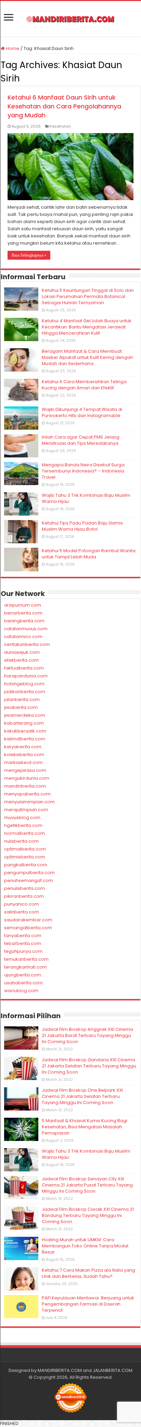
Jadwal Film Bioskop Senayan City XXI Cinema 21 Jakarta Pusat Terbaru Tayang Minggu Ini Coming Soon (87, 1185)
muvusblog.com (22, 817)
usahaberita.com (23, 983)
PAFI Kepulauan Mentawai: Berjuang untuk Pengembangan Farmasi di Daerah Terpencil (88, 1304)
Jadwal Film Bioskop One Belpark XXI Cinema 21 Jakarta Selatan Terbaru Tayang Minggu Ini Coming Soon (82, 1096)
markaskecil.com (23, 762)
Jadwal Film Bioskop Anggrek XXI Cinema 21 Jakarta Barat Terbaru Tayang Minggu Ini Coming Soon (87, 1035)
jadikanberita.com (24, 691)
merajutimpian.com (26, 809)
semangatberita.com (28, 927)
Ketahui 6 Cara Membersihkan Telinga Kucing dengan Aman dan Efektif (84, 384)
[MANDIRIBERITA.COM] (70, 19)
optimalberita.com (25, 849)
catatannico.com (23, 636)
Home (12, 48)
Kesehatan (60, 126)
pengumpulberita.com (29, 872)
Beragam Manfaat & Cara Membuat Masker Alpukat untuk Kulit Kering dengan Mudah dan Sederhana (87, 357)
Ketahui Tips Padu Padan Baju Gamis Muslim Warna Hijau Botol (82, 526)
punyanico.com (21, 904)
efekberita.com (21, 660)
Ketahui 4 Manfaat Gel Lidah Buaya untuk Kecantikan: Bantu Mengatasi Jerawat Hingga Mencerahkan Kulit (86, 326)
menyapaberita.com (27, 794)
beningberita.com (24, 621)
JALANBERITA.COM (112, 1370)
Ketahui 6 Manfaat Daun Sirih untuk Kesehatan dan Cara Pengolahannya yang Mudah (64, 106)
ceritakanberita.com (27, 644)
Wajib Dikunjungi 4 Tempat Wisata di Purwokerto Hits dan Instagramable (82, 412)
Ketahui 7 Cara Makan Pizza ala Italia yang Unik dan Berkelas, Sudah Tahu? (88, 1273)
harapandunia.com (26, 676)
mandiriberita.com (25, 786)
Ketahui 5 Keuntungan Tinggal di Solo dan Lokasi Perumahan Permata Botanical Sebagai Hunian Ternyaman (88, 296)
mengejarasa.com (25, 770)
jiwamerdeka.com (24, 715)
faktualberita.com (24, 668)
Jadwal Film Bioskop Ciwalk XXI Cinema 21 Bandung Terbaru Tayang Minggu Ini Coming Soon (88, 1215)
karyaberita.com (22, 746)
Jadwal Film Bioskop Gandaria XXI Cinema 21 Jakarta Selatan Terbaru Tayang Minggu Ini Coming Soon (89, 1065)
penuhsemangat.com (28, 880)
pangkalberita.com (25, 864)
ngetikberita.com (23, 825)
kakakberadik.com (25, 731)
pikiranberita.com (24, 896)
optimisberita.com (24, 857)
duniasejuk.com (22, 652)
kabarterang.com (24, 723)
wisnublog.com (21, 990)
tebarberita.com (22, 943)
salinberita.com (21, 912)
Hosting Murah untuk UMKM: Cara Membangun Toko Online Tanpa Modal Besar (85, 1245)
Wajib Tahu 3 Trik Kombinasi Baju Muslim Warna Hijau (86, 498)
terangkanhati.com (25, 967)
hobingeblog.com (24, 683)
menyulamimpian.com (29, 802)
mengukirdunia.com (26, 778)
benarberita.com (23, 613)
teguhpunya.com (23, 951)
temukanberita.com (26, 959)
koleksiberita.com (24, 754)
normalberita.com (24, 833)
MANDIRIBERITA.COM (60, 1370)
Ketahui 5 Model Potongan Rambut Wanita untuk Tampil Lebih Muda (89, 553)
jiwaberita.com (21, 707)
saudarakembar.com (28, 920)
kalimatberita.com (24, 739)
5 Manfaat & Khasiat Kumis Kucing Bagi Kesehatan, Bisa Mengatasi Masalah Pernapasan (84, 1126)
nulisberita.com (21, 841)
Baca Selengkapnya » (29, 255)
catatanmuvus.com (26, 628)
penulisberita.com (24, 888)
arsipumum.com (22, 605)
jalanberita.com (22, 699)
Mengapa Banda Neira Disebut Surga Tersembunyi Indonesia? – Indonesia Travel (83, 471)
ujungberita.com (22, 975)
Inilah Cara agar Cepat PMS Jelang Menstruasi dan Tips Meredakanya (80, 440)
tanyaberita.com (22, 935)
